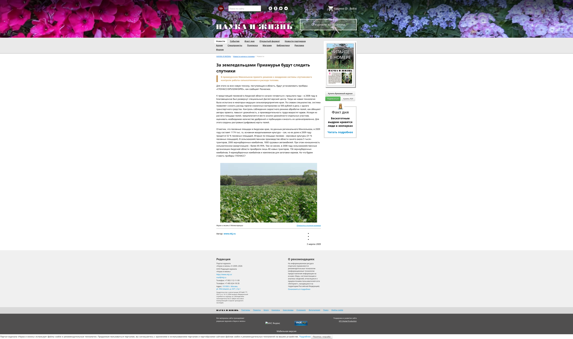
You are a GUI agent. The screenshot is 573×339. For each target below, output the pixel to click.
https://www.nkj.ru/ (224, 274)
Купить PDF (348, 98)
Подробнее (305, 336)
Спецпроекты (235, 45)
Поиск (325, 310)
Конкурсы (276, 310)
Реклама (299, 45)
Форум (220, 49)
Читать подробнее (340, 132)
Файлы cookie (337, 310)
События (234, 41)
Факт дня (249, 41)
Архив (219, 45)
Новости (220, 41)
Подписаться (333, 98)
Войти (353, 8)
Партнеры (245, 310)
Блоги (266, 310)
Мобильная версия (286, 331)
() (341, 8)
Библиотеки (283, 45)
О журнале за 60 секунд (328, 24)
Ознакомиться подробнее (299, 289)
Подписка (252, 45)
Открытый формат (269, 41)
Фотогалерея (314, 310)
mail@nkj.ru (221, 277)
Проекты (257, 310)
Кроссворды (288, 310)
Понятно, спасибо (322, 336)
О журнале (301, 310)
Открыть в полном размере (309, 225)
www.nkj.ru (230, 233)
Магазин (267, 45)
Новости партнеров (295, 41)
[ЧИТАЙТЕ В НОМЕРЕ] (340, 35)
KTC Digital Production (348, 321)
